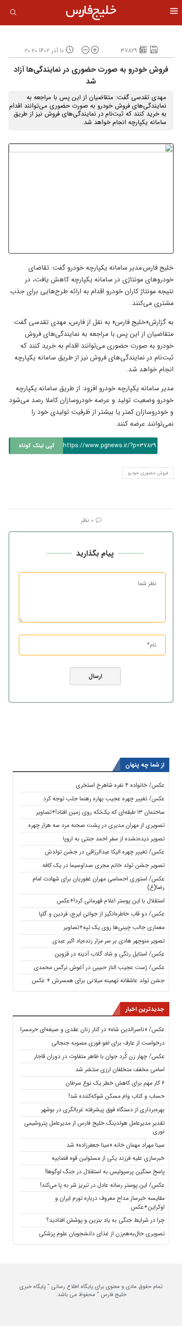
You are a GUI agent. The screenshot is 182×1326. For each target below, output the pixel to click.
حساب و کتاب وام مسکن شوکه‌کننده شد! (117, 1096)
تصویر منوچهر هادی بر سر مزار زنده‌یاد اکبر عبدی (108, 940)
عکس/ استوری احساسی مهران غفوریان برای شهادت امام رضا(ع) (99, 883)
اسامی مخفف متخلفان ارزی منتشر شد (120, 1069)
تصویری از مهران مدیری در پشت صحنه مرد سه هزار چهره (96, 825)
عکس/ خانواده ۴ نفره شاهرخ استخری (120, 785)
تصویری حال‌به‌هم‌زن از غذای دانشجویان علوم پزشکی (102, 1233)
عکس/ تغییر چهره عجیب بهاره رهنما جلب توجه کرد (104, 798)
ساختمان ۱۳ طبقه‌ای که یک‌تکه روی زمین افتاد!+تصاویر (100, 812)
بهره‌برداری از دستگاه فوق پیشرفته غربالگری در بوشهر (103, 1109)
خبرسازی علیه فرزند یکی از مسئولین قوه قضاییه (108, 1158)
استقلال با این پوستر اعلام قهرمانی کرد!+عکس (111, 900)
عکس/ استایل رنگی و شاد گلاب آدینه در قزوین (110, 954)
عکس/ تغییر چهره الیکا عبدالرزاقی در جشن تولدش (105, 851)
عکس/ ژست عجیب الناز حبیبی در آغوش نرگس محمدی (99, 967)
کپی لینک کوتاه (37, 445)
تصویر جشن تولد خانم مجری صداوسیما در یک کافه (103, 865)
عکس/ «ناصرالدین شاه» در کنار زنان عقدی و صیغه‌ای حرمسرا (92, 1029)
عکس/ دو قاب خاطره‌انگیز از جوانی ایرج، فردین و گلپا (102, 913)
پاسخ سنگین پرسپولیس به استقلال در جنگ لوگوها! (105, 1171)
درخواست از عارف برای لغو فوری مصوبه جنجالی (108, 1043)
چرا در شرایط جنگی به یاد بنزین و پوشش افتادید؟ (105, 1220)
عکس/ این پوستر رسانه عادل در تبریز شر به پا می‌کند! (102, 1185)
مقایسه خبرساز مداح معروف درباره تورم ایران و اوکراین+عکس (110, 1203)
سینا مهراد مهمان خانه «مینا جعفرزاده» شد (115, 1145)
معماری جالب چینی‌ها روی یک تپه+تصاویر (114, 927)
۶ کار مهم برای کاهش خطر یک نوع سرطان (115, 1083)
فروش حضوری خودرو (148, 473)
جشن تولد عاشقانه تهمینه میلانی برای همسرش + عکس (98, 980)
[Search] (13, 14)
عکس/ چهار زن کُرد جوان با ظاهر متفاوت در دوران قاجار (99, 1056)
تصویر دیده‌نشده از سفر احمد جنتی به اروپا (114, 838)
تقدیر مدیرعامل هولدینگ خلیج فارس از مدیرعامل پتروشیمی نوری (94, 1127)
